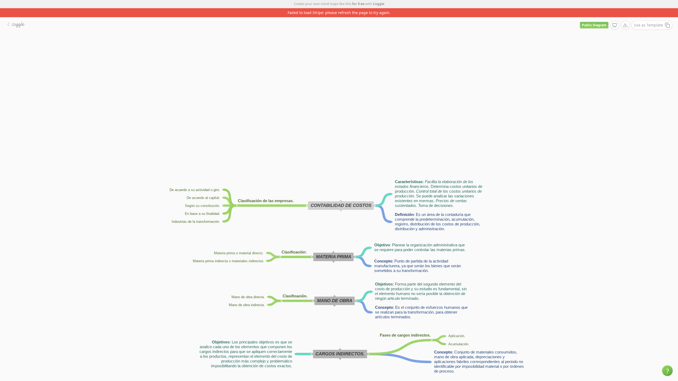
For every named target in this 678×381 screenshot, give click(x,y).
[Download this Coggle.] (625, 25)
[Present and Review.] (614, 25)
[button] (667, 370)
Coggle (378, 4)
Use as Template (648, 25)
